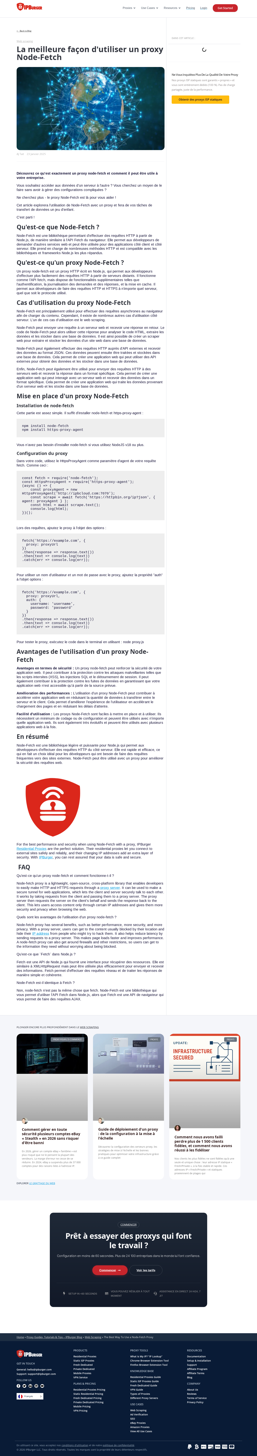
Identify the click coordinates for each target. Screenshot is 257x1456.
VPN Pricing (80, 1410)
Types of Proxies (140, 1393)
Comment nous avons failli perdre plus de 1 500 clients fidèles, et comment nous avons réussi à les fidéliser (203, 1144)
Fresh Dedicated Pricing (87, 1398)
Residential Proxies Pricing (89, 1389)
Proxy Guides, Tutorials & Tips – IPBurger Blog (54, 1337)
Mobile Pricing (82, 1406)
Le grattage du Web (42, 1183)
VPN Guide (136, 1389)
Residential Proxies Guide (145, 1377)
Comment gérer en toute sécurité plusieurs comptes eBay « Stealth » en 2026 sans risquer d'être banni (51, 1136)
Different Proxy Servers (144, 1398)
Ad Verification (139, 1414)
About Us (192, 1389)
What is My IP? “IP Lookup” (146, 1356)
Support (192, 1364)
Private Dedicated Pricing (88, 1402)
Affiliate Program (197, 1369)
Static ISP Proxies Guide (144, 1381)
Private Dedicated (84, 1369)
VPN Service (80, 1377)
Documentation (196, 1356)
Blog (189, 1377)
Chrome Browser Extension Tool (149, 1360)
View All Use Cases (141, 1431)
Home (20, 1337)
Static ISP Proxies (83, 1360)
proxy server (110, 888)
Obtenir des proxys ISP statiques (200, 99)
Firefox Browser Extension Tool (148, 1364)
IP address (40, 933)
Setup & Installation (199, 1360)
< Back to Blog (24, 30)
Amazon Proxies (139, 1427)
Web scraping (25, 41)
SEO (132, 1418)
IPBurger (46, 857)
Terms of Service (197, 1398)
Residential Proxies (32, 849)
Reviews (192, 1393)
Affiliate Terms (195, 1373)
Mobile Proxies (82, 1373)
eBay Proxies (138, 1423)
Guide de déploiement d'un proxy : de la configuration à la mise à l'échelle (128, 1133)
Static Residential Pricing (88, 1393)
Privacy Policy (195, 1402)
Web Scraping (89, 1027)
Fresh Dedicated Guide (143, 1385)
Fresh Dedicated (83, 1364)
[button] (128, 1225)
